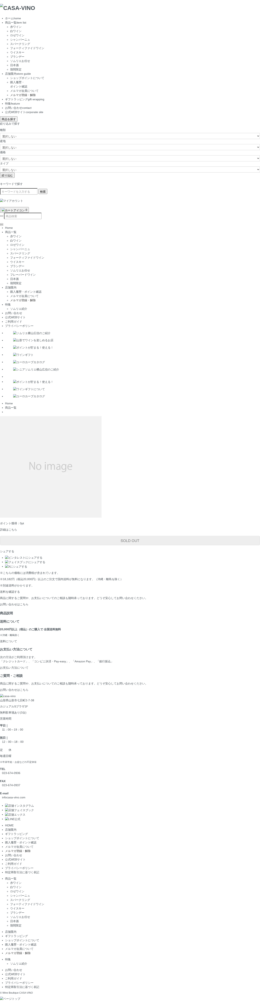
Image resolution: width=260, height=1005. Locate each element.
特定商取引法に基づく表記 (22, 872)
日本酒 (14, 65)
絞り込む (7, 175)
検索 (43, 191)
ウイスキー (17, 52)
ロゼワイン (17, 35)
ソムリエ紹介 (18, 963)
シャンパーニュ (20, 39)
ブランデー (17, 56)
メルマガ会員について (24, 90)
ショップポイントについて (27, 78)
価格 (3, 152)
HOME (9, 825)
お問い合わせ (18, 107)
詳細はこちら (8, 529)
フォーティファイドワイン (27, 48)
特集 (12, 103)
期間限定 (16, 69)
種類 (3, 130)
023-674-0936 (11, 773)
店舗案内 (18, 73)
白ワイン (16, 31)
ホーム (13, 18)
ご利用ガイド (13, 321)
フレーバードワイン (23, 274)
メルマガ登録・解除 (23, 95)
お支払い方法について (14, 667)
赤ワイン (16, 26)
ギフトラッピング (24, 99)
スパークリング (20, 43)
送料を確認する (10, 591)
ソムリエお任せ (20, 61)
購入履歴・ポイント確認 (20, 842)
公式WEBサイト (24, 112)
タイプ (4, 163)
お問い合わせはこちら (14, 604)
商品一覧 (15, 22)
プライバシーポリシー (19, 325)
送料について (8, 641)
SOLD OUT (130, 540)
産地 (3, 141)
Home (9, 227)
